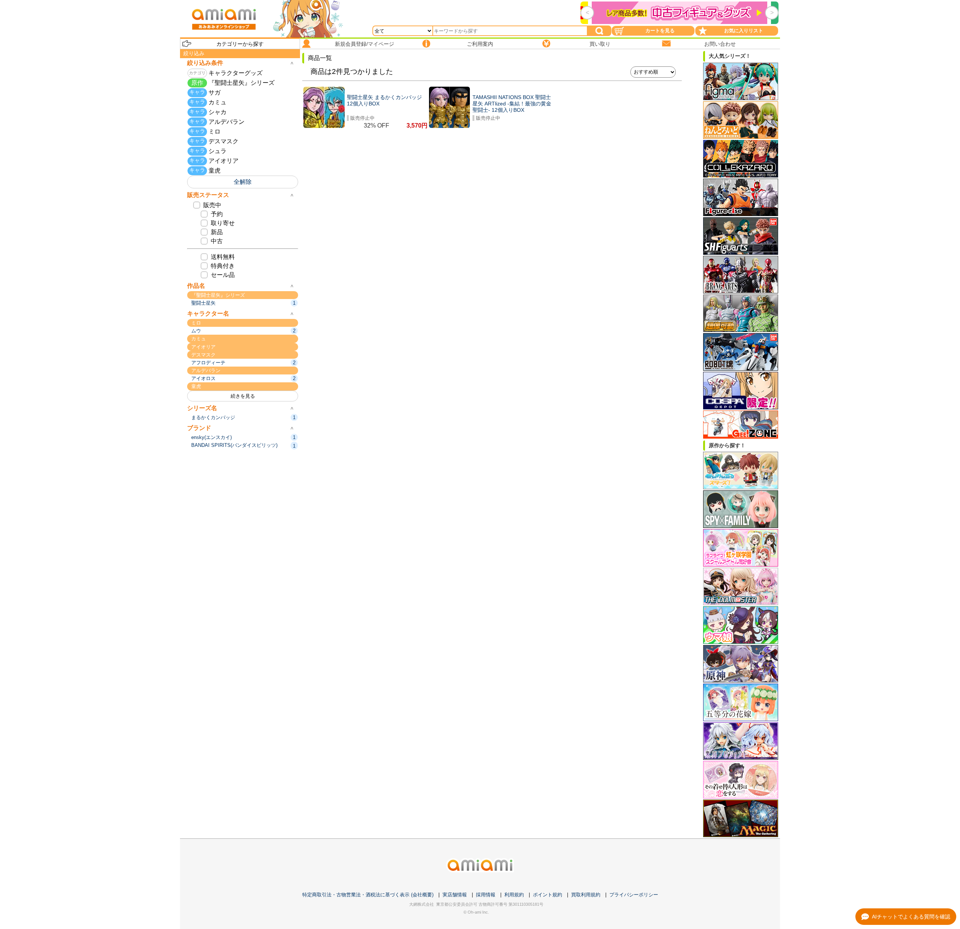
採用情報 (485, 894)
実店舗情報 (454, 894)
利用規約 (514, 894)
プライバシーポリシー (633, 894)
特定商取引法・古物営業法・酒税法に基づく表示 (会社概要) (368, 894)
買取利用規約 (585, 894)
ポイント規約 (547, 894)
